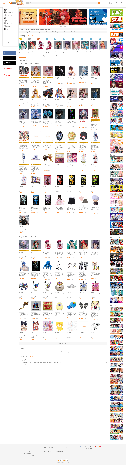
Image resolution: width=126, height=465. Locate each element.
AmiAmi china (9, 68)
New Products (7, 37)
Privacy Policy (27, 453)
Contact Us (19, 6)
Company (26, 447)
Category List (6, 6)
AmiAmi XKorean (8, 63)
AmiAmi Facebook (10, 53)
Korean (90, 448)
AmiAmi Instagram (8, 74)
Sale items (6, 38)
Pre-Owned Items (7, 42)
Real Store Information (30, 449)
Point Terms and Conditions (31, 456)
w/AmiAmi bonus (7, 40)
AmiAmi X (8, 58)
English (85, 448)
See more (30, 35)
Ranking (5, 35)
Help (13, 6)
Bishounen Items (7, 44)
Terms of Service (28, 451)
